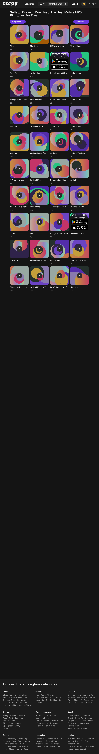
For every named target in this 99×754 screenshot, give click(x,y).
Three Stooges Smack (12, 723)
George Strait (73, 726)
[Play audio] (19, 34)
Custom (56, 723)
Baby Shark (40, 695)
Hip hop (71, 735)
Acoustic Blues (9, 697)
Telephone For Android (45, 726)
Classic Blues (25, 705)
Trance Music (51, 741)
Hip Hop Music (88, 739)
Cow (60, 700)
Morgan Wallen (74, 720)
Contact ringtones (43, 712)
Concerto (89, 702)
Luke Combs (87, 720)
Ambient (40, 741)
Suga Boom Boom (82, 749)
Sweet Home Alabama (77, 728)
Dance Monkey (9, 739)
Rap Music (72, 741)
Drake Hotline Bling (76, 746)
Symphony (88, 700)
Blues (5, 691)
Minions (50, 695)
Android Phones (42, 720)
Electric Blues (21, 695)
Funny (5, 715)
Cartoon (50, 697)
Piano (70, 700)
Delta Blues (22, 697)
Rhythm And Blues (23, 702)
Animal (58, 697)
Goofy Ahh (7, 728)
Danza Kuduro (24, 741)
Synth (59, 739)
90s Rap (71, 739)
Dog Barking (51, 700)
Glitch (56, 744)
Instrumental (87, 695)
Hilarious (22, 715)
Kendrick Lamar (74, 744)
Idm (37, 746)
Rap (78, 739)
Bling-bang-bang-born (14, 744)
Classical (71, 691)
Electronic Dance (20, 746)
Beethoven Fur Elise (85, 697)
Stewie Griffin (9, 720)
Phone (60, 720)
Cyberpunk (40, 739)
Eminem (89, 746)
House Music (8, 749)
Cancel (75, 4)
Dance (6, 735)
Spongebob (40, 697)
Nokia (53, 720)
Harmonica (21, 700)
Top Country (86, 718)
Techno (19, 749)
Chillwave (48, 744)
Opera (80, 702)
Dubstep (39, 744)
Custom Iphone (42, 718)
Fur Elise (71, 697)
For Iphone (51, 715)
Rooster (40, 702)
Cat (43, 700)
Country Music (74, 715)
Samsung (41, 723)
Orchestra (72, 702)
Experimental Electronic (50, 746)
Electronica (40, 735)
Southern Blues (11, 705)
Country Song (74, 718)
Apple (49, 723)
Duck (37, 700)
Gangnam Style (9, 741)
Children (39, 691)
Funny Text (8, 718)
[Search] (65, 4)
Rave (26, 749)
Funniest (13, 715)
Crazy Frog (20, 726)
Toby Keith (72, 723)
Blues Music (8, 695)
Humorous (18, 718)
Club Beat (7, 746)
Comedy (6, 712)
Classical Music (74, 695)
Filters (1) (80, 21)
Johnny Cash (84, 723)
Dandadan (51, 739)
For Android (40, 715)
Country (71, 712)
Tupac (70, 749)
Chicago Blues (9, 700)
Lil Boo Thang (84, 741)
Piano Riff (78, 700)
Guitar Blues (8, 702)
